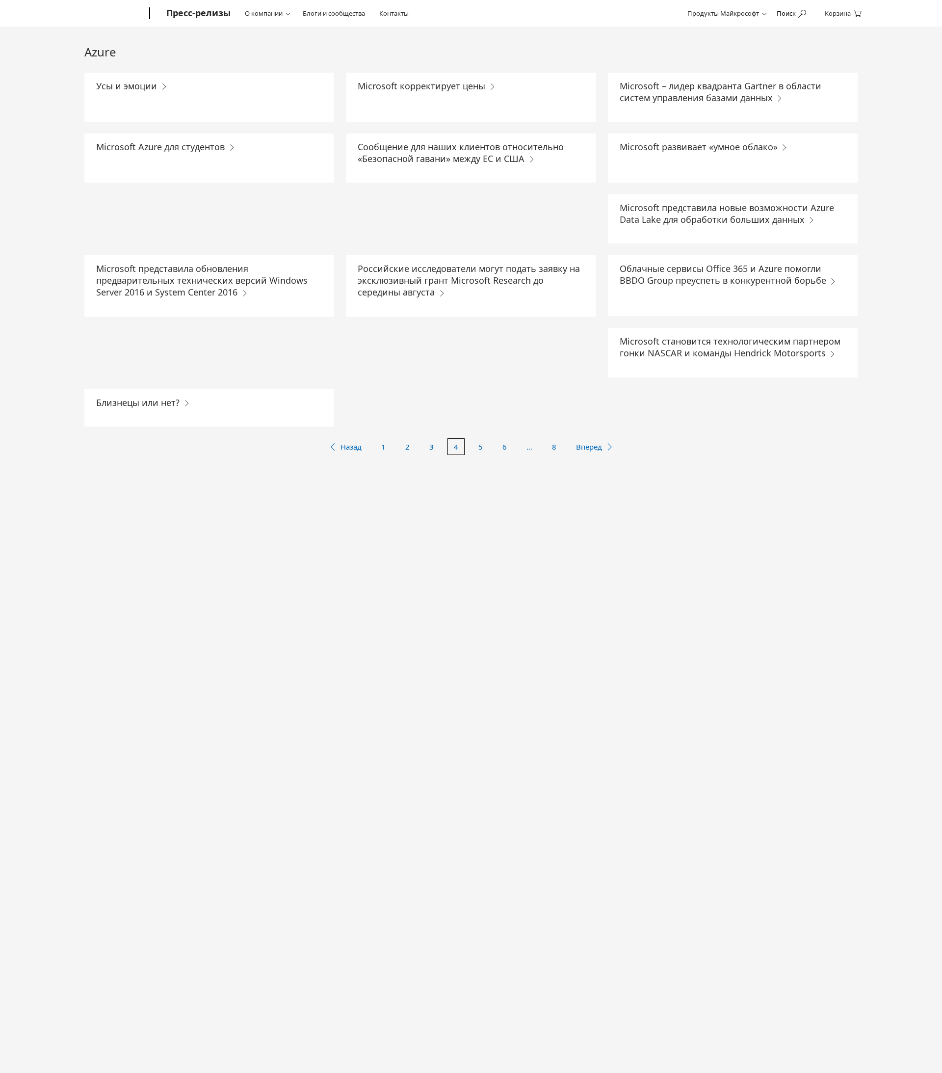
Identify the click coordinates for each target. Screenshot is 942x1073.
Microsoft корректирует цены (423, 86)
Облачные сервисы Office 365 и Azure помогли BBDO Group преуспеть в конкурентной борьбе (724, 274)
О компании (264, 13)
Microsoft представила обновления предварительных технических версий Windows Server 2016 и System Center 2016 (202, 280)
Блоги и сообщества (334, 13)
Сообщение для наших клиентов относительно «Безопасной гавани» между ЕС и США (461, 152)
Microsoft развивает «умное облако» (700, 147)
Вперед (589, 447)
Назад (351, 447)
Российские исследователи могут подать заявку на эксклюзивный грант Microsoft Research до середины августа (469, 280)
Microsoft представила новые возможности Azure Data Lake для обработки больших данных (727, 213)
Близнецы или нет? (139, 402)
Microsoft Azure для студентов (161, 147)
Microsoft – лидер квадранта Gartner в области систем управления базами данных (720, 92)
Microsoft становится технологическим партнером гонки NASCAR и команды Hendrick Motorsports (730, 347)
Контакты (394, 13)
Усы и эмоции (127, 86)
